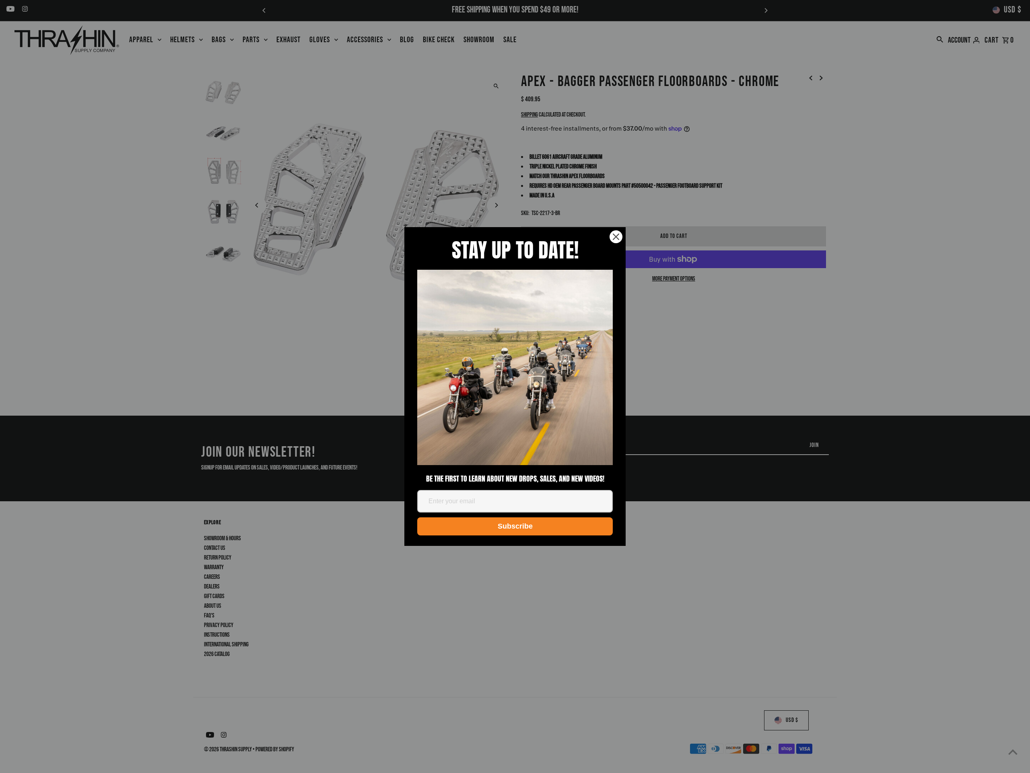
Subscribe (515, 526)
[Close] (616, 236)
